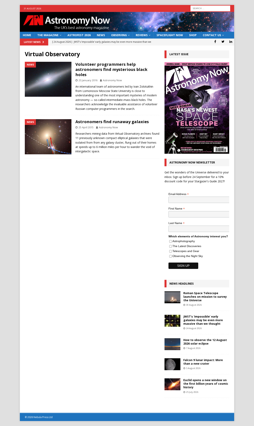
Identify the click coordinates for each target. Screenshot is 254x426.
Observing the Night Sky (187, 256)
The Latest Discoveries (186, 246)
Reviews (142, 35)
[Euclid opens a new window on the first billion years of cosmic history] (172, 384)
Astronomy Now (112, 80)
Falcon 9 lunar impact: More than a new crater (203, 361)
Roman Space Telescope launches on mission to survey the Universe (205, 296)
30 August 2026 (194, 304)
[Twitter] (222, 41)
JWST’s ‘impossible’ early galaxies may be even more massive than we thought (203, 320)
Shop (193, 35)
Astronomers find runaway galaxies (112, 121)
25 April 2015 (86, 127)
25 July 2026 (192, 391)
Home (27, 35)
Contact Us (212, 35)
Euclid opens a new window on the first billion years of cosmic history (205, 383)
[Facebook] (215, 41)
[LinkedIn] (230, 41)
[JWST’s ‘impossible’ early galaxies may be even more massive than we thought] (172, 321)
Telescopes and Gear (185, 251)
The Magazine (48, 35)
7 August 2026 (193, 348)
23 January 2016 (88, 80)
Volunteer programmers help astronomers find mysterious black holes (111, 69)
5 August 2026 (193, 368)
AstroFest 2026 (79, 35)
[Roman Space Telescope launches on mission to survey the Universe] (172, 297)
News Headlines (181, 283)
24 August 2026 (194, 328)
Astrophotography (183, 241)
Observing (119, 35)
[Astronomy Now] (127, 29)
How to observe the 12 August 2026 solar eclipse (205, 341)
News (101, 35)
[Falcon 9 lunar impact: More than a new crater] (172, 364)
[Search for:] (210, 8)
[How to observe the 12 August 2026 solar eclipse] (172, 344)
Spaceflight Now (170, 35)
